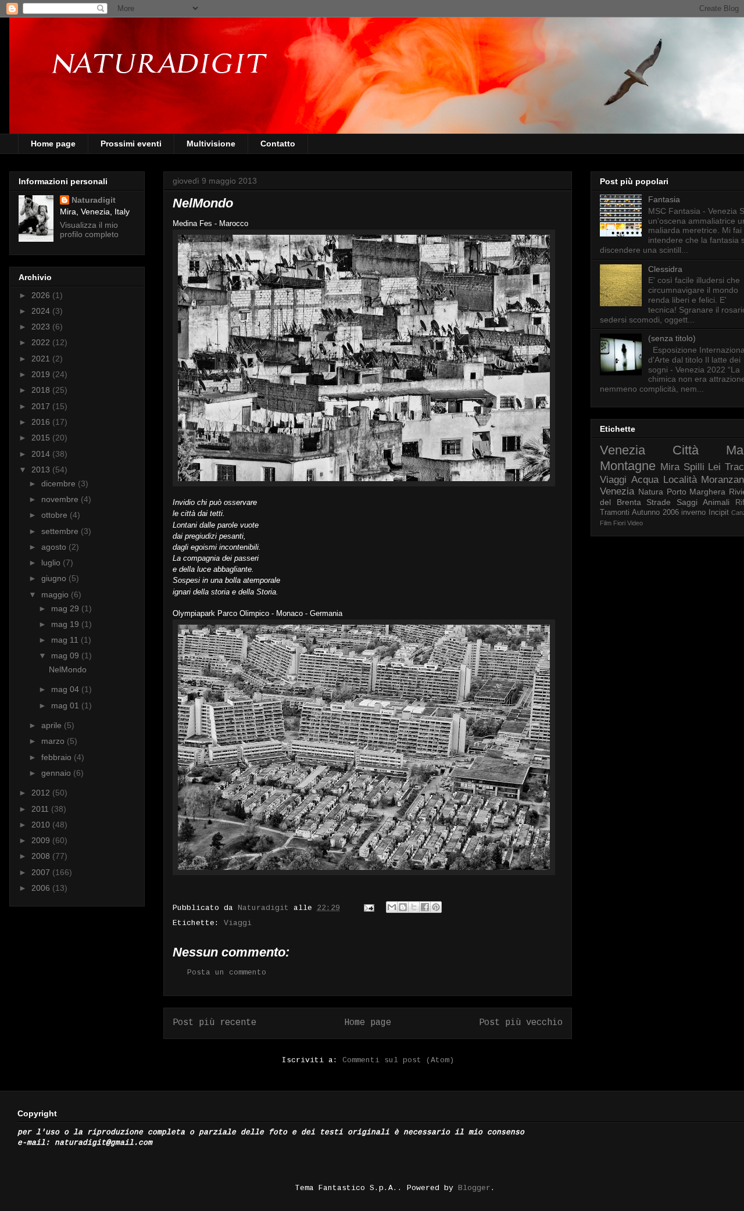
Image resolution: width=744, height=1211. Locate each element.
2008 (41, 856)
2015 (41, 437)
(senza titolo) (672, 338)
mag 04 (66, 689)
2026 (41, 295)
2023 (41, 326)
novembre (61, 499)
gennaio (57, 773)
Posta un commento (226, 972)
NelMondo (68, 669)
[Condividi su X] (414, 907)
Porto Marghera (696, 491)
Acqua (645, 479)
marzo (54, 741)
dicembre (59, 483)
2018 (41, 390)
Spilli (694, 466)
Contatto (277, 143)
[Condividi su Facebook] (425, 907)
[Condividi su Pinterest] (436, 907)
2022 (41, 342)
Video (635, 522)
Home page (53, 143)
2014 (41, 453)
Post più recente (214, 1022)
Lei (714, 466)
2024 (41, 311)
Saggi (687, 502)
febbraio (57, 757)
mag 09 (66, 655)
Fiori (619, 522)
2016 (41, 422)
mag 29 (66, 608)
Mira (669, 466)
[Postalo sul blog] (403, 907)
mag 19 (66, 624)
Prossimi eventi (131, 143)
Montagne (628, 465)
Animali (716, 502)
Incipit (719, 512)
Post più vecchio (521, 1022)
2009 (41, 840)
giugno (55, 578)
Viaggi (238, 923)
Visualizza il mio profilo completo (89, 229)
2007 (41, 872)
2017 (41, 406)
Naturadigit (266, 908)
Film (605, 522)
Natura (650, 491)
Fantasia (664, 199)
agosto (55, 546)
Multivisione (211, 143)
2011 (41, 809)
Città (686, 450)
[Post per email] (369, 908)
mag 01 (66, 705)
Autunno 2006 (655, 512)
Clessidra (665, 269)
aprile (52, 725)
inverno (693, 512)
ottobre (55, 514)
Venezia (622, 450)
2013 (41, 469)
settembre (61, 531)
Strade (658, 502)
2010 (41, 824)
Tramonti (614, 512)
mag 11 (66, 639)
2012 (41, 792)
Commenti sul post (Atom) (398, 1060)
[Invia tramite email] (392, 907)
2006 (41, 888)
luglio (52, 562)
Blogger (474, 1188)
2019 (41, 374)
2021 (41, 358)
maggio (56, 594)
